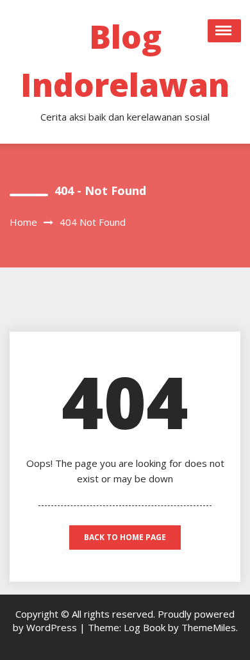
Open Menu (224, 30)
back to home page (125, 537)
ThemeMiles (208, 627)
